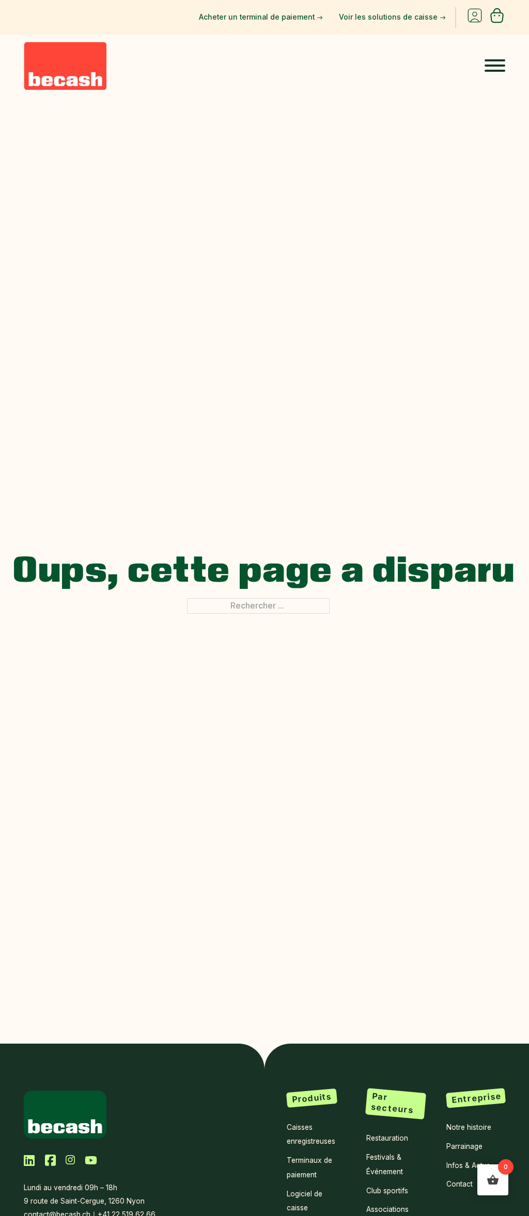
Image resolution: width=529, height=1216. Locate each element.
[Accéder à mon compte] (474, 17)
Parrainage (464, 1146)
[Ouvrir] (495, 65)
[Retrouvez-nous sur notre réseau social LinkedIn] (29, 1160)
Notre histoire (468, 1127)
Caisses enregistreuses (311, 1134)
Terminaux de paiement (309, 1167)
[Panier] (497, 20)
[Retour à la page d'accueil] (65, 1114)
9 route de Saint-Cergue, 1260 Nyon (84, 1201)
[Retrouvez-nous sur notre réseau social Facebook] (50, 1160)
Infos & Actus (468, 1165)
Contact (459, 1184)
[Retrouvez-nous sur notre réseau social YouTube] (91, 1160)
